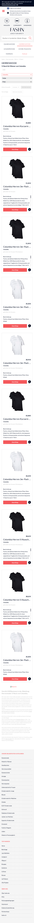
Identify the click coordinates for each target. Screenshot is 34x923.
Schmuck (4, 809)
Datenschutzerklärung (8, 908)
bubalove (4, 868)
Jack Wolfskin (5, 853)
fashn (3, 59)
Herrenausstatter (6, 769)
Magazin (7, 25)
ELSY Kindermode (7, 805)
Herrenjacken (5, 783)
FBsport (4, 860)
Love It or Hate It (17, 33)
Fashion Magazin (6, 828)
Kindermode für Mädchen (9, 798)
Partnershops (5, 911)
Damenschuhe (6, 772)
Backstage (4, 849)
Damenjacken (5, 780)
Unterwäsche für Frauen (8, 787)
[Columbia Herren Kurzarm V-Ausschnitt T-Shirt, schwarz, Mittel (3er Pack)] (29, 149)
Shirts (16, 59)
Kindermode (9, 49)
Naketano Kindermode (8, 813)
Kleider (4, 802)
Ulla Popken (5, 882)
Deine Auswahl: (6, 87)
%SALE (24, 54)
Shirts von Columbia (17, 92)
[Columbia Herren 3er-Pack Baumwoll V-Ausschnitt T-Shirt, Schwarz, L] (29, 209)
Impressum (5, 904)
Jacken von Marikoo (7, 817)
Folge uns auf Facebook (15, 8)
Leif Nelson (5, 879)
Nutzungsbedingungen (8, 900)
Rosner (4, 875)
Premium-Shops (20, 719)
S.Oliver (4, 871)
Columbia (6, 129)
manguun (4, 857)
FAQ (3, 897)
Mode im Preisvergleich (8, 835)
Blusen (3, 794)
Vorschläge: (5, 92)
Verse (3, 846)
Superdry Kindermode (8, 820)
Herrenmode (24, 44)
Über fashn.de (5, 893)
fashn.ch (4, 915)
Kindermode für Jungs (8, 791)
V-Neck (21, 59)
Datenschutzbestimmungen (9, 5)
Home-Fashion (24, 49)
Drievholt (4, 824)
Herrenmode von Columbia (8, 711)
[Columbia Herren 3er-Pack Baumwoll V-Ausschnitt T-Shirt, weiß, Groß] (29, 326)
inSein (3, 831)
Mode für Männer (7, 761)
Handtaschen (5, 765)
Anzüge (4, 776)
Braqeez (4, 864)
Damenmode (9, 44)
